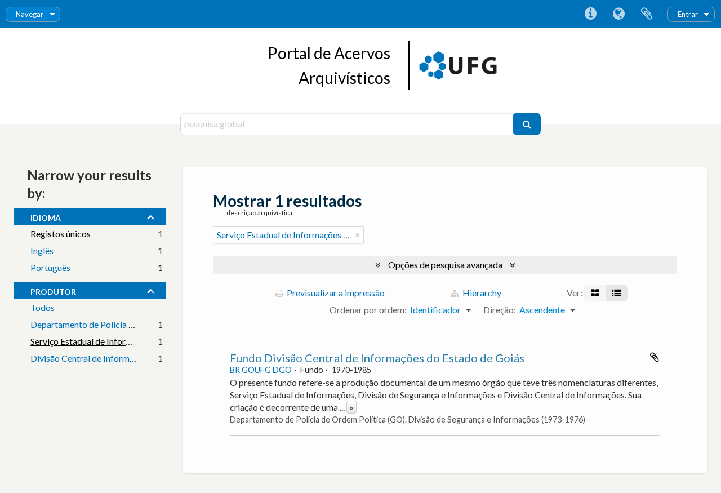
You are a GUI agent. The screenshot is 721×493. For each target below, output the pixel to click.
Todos (42, 307)
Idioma (618, 14)
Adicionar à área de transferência (654, 357)
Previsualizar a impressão (335, 292)
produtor (53, 290)
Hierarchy (481, 292)
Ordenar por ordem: (368, 309)
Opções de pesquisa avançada (445, 264)
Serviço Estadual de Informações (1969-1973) (118, 341)
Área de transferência (647, 14)
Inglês (42, 250)
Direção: (499, 309)
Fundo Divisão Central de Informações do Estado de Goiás (377, 358)
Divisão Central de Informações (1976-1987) (116, 358)
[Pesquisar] (527, 124)
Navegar (29, 14)
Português (50, 267)
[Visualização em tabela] (617, 293)
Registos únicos (60, 233)
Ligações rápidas (590, 14)
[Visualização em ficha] (595, 293)
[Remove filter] (357, 235)
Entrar (688, 14)
